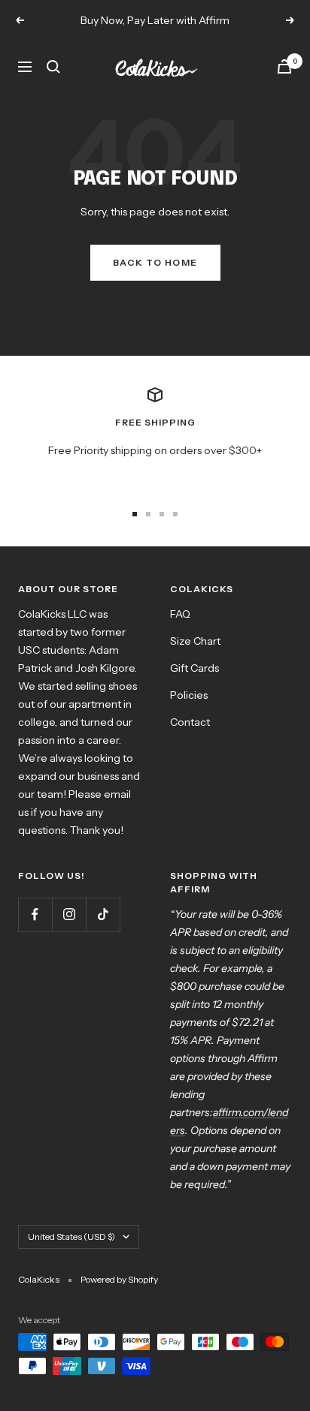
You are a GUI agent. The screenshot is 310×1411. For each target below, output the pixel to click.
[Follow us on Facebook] (35, 914)
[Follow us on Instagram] (69, 914)
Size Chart (195, 641)
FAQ (180, 614)
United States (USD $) (71, 1236)
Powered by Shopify (119, 1279)
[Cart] (284, 66)
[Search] (53, 67)
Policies (189, 695)
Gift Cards (194, 668)
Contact (190, 722)
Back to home (155, 262)
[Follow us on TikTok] (103, 914)
